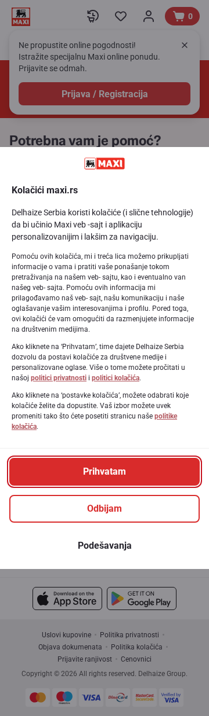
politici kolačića (115, 378)
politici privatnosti (59, 378)
